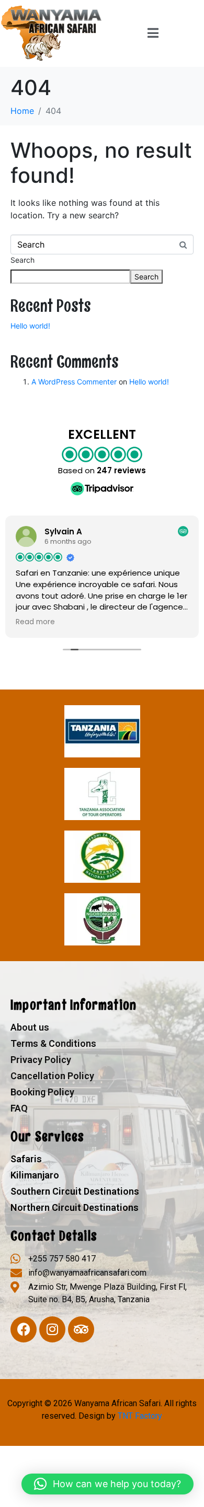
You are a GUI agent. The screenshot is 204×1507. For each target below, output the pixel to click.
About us (29, 1027)
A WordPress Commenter (74, 381)
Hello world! (30, 325)
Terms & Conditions (53, 1043)
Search (22, 259)
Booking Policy (42, 1092)
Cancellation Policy (52, 1075)
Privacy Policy (40, 1059)
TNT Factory (140, 1416)
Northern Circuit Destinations (74, 1207)
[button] (107, 1484)
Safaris (26, 1158)
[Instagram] (52, 1329)
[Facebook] (23, 1329)
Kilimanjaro (34, 1175)
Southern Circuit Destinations (74, 1191)
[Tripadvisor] (81, 1329)
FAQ (19, 1108)
